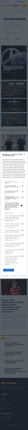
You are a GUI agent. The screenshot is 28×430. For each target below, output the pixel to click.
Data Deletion (5, 275)
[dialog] (14, 215)
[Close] (24, 154)
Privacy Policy (22, 275)
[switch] (22, 186)
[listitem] (14, 182)
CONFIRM (8, 270)
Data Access (14, 275)
